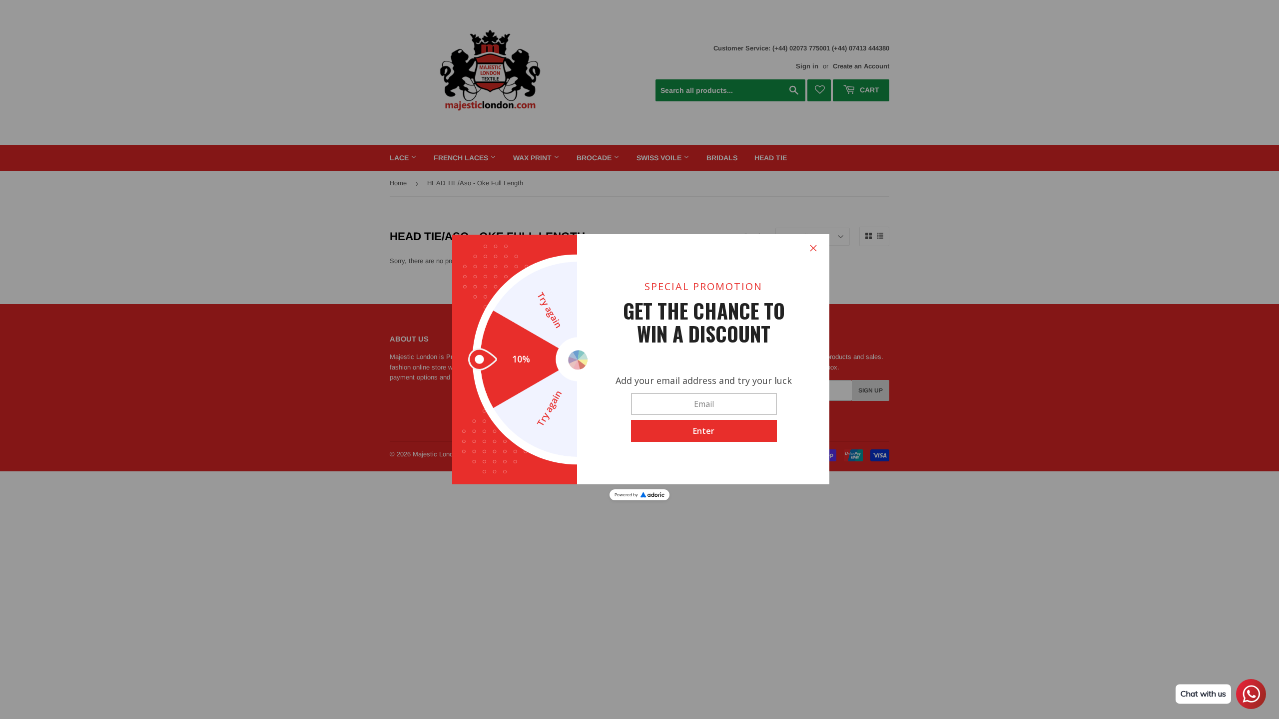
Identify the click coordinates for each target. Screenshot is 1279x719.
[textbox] (704, 404)
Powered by (626, 494)
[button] (704, 431)
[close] (813, 248)
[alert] (639, 359)
